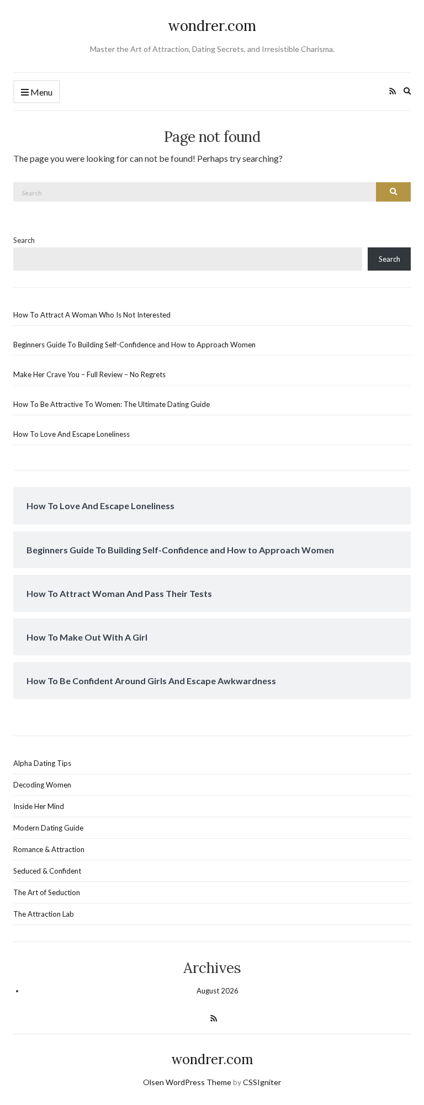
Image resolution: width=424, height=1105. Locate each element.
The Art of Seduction (46, 892)
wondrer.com (212, 26)
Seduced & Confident (47, 870)
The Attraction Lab (43, 914)
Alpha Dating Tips (42, 763)
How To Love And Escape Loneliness (71, 434)
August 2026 (218, 990)
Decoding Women (42, 784)
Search (24, 240)
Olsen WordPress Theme (187, 1082)
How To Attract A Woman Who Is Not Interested (92, 314)
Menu (40, 92)
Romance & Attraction (48, 849)
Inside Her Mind (38, 806)
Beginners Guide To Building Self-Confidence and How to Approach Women (134, 344)
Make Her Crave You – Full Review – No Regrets (89, 374)
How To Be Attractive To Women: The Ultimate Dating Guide (111, 404)
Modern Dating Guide (48, 827)
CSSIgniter (262, 1082)
